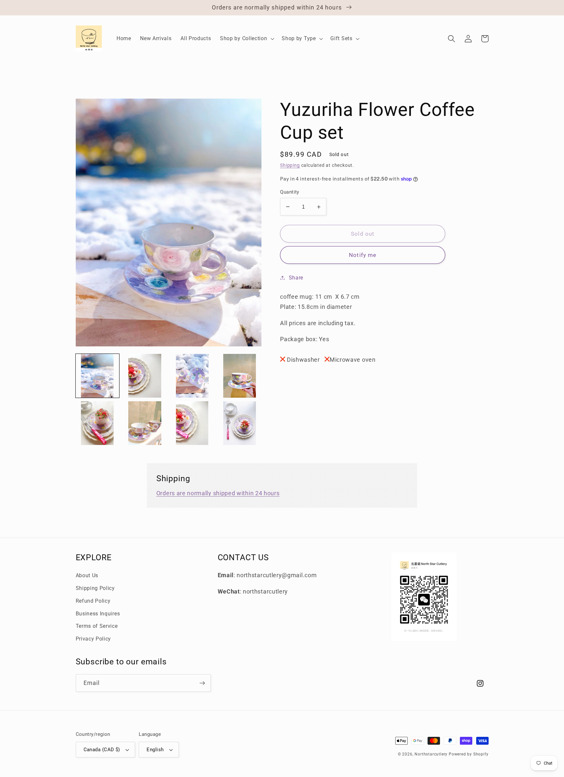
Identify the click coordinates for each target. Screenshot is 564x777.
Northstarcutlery (431, 754)
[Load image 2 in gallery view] (145, 376)
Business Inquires (98, 613)
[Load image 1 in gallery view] (97, 376)
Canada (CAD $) (102, 750)
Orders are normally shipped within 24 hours (218, 493)
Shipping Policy (95, 588)
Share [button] (296, 278)
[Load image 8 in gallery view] (239, 423)
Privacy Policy (93, 639)
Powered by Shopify (469, 754)
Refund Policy (93, 601)
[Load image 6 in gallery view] (145, 423)
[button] (246, 38)
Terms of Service (97, 626)
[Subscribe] (202, 683)
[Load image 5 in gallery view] (97, 423)
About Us (87, 575)
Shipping (290, 165)
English (155, 750)
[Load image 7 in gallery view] (192, 423)
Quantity (289, 192)
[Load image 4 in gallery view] (239, 376)
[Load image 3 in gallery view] (192, 376)
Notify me (362, 255)
